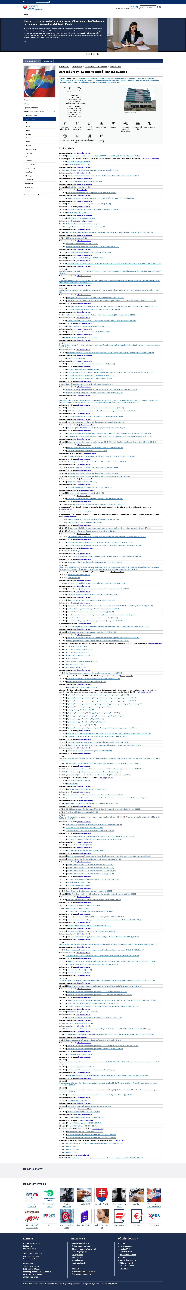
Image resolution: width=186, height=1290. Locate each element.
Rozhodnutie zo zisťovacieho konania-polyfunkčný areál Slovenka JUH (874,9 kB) (94, 900)
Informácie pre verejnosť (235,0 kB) (78, 780)
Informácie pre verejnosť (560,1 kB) (78, 885)
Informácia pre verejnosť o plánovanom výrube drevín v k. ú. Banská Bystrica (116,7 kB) (95, 408)
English (132, 6)
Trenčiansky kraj (29, 183)
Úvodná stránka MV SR (32, 61)
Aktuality (26, 104)
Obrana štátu (154, 80)
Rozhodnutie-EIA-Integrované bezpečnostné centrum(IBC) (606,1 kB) (90, 911)
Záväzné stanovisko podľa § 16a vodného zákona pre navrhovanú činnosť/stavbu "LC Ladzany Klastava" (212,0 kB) (104, 986)
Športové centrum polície (81, 1274)
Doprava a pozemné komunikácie (107, 80)
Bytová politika (84, 82)
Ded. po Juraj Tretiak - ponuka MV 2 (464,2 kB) (82, 482)
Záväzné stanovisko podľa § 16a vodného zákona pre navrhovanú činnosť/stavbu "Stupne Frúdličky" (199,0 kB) (102, 955)
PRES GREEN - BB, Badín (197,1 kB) (77, 908)
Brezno (28, 126)
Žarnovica (29, 160)
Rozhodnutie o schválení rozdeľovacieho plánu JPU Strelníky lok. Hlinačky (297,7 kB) (94, 1040)
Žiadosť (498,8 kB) (74, 578)
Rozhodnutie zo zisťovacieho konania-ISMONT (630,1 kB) (86, 905)
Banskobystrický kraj (31, 115)
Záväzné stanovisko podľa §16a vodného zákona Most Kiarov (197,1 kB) (90, 868)
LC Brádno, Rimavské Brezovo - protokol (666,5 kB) (83, 224)
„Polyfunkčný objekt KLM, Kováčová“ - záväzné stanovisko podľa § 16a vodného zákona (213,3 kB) (98, 775)
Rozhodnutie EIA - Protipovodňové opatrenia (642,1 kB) (85, 369)
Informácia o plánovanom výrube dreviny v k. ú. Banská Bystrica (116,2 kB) (92, 531)
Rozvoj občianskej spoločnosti (83, 1271)
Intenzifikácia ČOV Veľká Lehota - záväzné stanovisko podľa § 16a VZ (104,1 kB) (93, 1003)
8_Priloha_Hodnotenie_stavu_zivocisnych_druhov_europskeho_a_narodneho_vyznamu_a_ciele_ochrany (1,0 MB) (104, 704)
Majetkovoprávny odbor (68, 82)
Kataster (91, 80)
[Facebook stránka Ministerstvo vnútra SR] (137, 7)
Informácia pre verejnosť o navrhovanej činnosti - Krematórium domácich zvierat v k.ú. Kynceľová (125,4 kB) (101, 390)
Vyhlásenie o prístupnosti (81, 1284)
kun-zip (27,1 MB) (72, 658)
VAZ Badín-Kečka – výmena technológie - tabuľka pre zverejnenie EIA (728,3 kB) (93, 609)
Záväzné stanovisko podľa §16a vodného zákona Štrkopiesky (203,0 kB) (90, 874)
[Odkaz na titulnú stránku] (34, 7)
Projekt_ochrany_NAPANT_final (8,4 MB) (80, 710)
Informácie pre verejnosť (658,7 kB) (79, 512)
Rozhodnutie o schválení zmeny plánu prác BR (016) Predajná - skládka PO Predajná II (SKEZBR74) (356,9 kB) (103, 937)
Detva (28, 130)
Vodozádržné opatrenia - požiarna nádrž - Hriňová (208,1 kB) (87, 789)
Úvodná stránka (28, 100)
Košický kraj (28, 172)
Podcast (123, 1243)
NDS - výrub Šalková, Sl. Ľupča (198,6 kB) (80, 1054)
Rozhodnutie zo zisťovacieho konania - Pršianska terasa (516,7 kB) (89, 925)
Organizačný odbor (127, 80)
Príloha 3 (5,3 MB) (72, 1152)
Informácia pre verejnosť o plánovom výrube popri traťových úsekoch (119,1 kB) (92, 247)
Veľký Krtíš (29, 153)
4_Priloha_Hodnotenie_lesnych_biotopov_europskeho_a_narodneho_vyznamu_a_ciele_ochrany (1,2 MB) (102, 728)
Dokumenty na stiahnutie (88, 78)
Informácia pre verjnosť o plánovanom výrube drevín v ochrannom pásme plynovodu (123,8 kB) (98, 589)
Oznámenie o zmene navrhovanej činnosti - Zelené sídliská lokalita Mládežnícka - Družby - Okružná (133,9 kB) (103, 176)
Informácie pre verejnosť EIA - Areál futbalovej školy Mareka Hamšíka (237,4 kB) (93, 679)
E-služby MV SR (125, 1249)
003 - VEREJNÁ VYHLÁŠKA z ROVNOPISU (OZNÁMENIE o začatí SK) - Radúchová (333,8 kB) (97, 583)
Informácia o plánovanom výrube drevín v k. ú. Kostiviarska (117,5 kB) (89, 378)
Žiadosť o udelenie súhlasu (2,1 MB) (78, 164)
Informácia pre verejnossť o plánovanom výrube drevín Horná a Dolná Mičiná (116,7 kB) (95, 422)
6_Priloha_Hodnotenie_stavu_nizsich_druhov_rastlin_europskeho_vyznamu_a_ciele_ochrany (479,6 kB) (101, 698)
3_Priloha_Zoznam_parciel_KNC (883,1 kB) (81, 725)
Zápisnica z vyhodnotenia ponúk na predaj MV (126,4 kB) (85, 493)
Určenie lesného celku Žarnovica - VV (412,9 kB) (81, 337)
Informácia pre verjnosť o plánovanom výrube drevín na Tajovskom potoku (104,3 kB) (95, 499)
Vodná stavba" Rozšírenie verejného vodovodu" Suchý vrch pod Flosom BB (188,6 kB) (94, 824)
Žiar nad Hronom (31, 164)
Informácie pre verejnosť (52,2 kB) (79, 575)
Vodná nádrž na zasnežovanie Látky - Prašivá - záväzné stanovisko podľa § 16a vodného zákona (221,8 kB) (101, 315)
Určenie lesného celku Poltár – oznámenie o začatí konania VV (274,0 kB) (91, 364)
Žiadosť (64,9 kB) (72, 783)
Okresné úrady (47, 61)
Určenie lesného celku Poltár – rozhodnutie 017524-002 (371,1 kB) (88, 332)
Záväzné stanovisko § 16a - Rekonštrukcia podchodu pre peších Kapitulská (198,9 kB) (95, 448)
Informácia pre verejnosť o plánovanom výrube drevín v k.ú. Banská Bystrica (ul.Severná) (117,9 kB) (99, 1095)
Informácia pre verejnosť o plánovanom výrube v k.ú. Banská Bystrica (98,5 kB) (92, 209)
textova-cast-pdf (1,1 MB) (74, 664)
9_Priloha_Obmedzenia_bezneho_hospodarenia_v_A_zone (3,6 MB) (89, 707)
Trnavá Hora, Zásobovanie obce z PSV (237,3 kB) (82, 812)
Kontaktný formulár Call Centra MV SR (37, 1272)
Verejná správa (77, 1260)
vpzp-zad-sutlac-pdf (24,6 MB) (76, 667)
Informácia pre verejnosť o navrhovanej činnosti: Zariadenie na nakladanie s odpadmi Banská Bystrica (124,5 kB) (104, 545)
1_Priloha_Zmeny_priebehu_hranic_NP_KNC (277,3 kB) (85, 719)
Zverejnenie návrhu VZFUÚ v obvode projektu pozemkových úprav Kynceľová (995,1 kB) (94, 1143)
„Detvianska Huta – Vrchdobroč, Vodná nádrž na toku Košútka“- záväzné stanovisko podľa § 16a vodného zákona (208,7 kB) (106, 798)
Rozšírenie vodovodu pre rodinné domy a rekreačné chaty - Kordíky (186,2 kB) (92, 964)
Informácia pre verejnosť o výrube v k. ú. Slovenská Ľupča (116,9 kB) (89, 252)
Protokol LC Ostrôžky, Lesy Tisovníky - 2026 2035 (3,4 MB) (86, 850)
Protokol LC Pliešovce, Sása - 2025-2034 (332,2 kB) (83, 1112)
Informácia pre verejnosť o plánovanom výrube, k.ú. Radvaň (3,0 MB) (89, 751)
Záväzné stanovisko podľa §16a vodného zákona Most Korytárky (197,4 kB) (91, 871)
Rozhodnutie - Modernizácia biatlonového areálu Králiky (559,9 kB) (89, 1106)
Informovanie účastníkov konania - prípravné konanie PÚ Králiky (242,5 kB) (91, 193)
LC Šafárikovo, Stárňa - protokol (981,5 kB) (81, 218)
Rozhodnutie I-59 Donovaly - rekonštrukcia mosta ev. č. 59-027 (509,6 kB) (91, 1070)
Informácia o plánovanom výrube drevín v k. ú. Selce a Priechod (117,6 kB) (91, 375)
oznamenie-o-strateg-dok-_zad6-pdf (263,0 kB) (82, 661)
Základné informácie (106, 78)
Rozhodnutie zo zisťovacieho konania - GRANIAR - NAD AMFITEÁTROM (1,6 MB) (93, 879)
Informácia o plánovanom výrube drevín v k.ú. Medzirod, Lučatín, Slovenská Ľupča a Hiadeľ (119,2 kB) (100, 542)
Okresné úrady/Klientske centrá (84, 1249)
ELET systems (57, 1284)
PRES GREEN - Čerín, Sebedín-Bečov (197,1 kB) (82, 1012)
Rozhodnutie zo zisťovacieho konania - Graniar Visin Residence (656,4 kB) (91, 931)
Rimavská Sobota (31, 149)
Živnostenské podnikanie (145, 78)
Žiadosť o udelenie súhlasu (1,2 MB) (78, 882)
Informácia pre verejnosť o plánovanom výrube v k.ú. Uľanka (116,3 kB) (89, 891)
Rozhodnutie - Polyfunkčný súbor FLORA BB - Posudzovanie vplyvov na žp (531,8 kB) (94, 839)
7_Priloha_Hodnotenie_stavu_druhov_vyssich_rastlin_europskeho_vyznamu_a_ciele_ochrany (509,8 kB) (101, 701)
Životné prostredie (66, 80)
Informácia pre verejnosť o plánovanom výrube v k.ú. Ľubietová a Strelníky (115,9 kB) (95, 1049)
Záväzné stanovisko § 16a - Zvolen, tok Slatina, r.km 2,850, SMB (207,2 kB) (91, 600)
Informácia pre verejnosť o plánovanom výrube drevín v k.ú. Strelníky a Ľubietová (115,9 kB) (97, 992)
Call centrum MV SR (127, 1266)
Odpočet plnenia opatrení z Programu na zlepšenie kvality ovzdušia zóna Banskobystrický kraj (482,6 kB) (101, 320)
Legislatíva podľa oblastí (31, 108)
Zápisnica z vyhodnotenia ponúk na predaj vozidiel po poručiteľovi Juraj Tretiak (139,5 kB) (96, 428)
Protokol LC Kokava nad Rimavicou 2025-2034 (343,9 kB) (85, 1117)
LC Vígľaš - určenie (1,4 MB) (76, 358)
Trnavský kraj (29, 187)
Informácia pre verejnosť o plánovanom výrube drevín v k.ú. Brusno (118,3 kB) (93, 467)
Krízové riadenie (142, 80)
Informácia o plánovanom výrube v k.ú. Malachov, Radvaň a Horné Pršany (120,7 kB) (95, 562)
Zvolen (28, 157)
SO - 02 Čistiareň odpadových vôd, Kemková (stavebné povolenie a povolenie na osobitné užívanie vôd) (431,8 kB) (103, 809)
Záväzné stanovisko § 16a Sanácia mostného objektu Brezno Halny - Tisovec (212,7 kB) (94, 795)
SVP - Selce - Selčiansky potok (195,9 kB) (79, 1023)
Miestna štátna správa (128, 1260)
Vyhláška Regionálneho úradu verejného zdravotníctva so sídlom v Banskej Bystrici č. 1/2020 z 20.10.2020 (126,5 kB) (105, 1158)
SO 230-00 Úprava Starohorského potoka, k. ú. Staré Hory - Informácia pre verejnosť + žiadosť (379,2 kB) (101, 411)
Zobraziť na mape (130, 112)
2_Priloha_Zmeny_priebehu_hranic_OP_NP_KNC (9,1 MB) (86, 722)
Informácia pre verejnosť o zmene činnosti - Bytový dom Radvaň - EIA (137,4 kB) (93, 309)
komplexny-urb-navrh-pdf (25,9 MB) (78, 655)
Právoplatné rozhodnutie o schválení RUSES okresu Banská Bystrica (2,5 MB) (92, 594)
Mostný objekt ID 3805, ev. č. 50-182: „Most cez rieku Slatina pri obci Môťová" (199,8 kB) (95, 298)
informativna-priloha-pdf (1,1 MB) (77, 652)
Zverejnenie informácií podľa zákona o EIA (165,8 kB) (85, 522)
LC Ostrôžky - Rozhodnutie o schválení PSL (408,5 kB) (84, 181)
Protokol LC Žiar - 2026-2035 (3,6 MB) (79, 845)
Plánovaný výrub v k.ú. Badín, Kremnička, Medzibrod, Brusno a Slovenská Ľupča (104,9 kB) (97, 462)
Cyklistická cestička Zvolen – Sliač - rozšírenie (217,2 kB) (84, 827)
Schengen (75, 1269)
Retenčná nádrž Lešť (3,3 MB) (76, 212)
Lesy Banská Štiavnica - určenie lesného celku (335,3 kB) (85, 326)
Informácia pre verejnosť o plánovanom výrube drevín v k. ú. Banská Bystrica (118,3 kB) (94, 393)
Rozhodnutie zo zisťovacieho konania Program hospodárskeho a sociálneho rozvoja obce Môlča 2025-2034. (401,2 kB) (105, 950)
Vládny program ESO (127, 1263)
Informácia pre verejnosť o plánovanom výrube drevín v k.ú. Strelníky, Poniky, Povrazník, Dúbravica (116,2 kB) (103, 1046)
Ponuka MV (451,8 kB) (75, 551)
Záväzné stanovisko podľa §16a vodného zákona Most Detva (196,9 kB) (90, 865)
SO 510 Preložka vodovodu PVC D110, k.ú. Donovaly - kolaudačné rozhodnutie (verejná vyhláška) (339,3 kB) (101, 894)
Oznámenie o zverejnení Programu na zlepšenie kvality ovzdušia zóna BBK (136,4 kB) (94, 673)
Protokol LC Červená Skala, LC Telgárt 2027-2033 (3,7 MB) (86, 258)
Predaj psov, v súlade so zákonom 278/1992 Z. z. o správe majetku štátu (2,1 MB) (92, 803)
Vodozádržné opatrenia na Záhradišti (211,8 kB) (82, 687)
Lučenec (28, 138)
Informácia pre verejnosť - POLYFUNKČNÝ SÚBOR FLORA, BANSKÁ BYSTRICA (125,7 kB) (95, 917)
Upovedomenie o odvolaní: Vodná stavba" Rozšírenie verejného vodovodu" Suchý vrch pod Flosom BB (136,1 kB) (102, 763)
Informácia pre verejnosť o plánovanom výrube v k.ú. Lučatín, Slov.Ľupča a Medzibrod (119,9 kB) (98, 742)
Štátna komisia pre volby (81, 1246)
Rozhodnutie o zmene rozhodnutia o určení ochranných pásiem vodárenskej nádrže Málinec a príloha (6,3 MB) (103, 1006)
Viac (25, 41)
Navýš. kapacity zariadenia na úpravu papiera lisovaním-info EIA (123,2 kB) (91, 632)
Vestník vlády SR (126, 1252)
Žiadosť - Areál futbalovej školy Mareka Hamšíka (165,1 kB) (86, 682)
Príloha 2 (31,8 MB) (72, 1149)
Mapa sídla (67, 1284)
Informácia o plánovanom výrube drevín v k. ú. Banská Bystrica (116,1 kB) (90, 384)
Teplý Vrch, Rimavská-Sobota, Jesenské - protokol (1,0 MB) (85, 227)
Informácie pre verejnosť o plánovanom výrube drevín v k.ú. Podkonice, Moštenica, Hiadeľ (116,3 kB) (99, 995)
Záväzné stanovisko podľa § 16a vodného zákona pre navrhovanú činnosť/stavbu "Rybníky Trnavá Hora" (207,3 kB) (103, 769)
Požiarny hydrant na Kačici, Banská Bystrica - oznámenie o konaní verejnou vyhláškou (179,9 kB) (97, 641)
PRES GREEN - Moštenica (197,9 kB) (79, 973)
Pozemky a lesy (80, 80)
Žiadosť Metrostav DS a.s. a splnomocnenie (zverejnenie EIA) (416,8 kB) (90, 612)
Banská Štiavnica (31, 123)
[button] (30, 14)
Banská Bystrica (31, 119)
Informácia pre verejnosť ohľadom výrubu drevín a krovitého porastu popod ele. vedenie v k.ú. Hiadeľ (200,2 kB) (103, 638)
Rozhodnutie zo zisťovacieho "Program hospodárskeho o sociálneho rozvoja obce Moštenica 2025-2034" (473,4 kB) (105, 920)
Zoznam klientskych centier (32, 195)
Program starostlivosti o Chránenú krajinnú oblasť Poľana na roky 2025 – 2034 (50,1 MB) (96, 736)
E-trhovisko (124, 1269)
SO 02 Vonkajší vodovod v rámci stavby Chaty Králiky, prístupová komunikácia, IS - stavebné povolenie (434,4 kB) (104, 556)
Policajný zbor (77, 1255)
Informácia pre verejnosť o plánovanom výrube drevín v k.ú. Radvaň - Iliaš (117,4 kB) (94, 1017)
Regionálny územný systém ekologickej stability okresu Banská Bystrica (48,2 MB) (94, 859)
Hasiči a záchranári (79, 1263)
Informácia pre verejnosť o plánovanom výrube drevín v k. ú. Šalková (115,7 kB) (92, 170)
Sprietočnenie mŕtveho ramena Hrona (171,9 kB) (82, 244)
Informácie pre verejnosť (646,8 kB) (78, 161)
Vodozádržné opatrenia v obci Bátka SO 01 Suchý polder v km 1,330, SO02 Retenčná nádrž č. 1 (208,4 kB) (102, 456)
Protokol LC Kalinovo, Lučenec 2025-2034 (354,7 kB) (84, 1123)
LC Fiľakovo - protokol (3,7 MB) (76, 238)
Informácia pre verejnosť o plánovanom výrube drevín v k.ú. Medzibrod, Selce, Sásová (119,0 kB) (99, 476)
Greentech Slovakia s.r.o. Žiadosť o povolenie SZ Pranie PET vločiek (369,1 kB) (93, 519)
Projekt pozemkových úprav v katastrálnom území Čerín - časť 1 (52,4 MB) (91, 1135)
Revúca (28, 145)
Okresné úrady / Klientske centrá (34, 111)
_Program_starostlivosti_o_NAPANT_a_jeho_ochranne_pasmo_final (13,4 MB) (93, 713)
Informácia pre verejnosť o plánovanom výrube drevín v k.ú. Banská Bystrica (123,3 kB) (95, 416)
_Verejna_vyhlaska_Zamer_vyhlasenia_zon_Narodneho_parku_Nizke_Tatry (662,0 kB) (95, 716)
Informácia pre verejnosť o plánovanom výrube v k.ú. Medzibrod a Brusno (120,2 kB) (93, 772)
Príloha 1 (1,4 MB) (72, 1146)
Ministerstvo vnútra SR (80, 1243)
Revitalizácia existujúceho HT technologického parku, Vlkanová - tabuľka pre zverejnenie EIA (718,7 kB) (101, 615)
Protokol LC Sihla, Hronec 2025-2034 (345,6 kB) (82, 1126)
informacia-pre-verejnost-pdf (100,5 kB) (79, 649)
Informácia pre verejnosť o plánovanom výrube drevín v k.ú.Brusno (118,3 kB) (93, 473)
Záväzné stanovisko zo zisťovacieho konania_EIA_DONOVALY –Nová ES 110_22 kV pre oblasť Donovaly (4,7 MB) (103, 156)
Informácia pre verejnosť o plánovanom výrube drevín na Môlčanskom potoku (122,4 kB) (97, 504)
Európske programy (79, 1252)
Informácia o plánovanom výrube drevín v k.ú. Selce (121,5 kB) (87, 451)
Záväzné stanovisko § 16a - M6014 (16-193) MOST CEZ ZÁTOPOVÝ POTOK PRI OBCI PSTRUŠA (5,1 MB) (100, 198)
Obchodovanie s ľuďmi (128, 1255)
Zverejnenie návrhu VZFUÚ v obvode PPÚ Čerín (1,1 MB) (85, 1132)
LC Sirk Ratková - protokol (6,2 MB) (78, 187)
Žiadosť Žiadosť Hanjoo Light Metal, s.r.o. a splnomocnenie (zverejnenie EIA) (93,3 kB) (95, 621)
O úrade (62, 78)
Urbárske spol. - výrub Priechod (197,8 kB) (80, 1067)
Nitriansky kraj (29, 176)
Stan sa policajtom (126, 1246)
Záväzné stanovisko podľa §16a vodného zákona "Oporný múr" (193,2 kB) (90, 830)
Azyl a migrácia (77, 1257)
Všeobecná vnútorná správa (125, 78)
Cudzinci (123, 1257)
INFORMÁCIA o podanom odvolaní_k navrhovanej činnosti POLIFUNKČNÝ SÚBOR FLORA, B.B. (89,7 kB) (100, 836)
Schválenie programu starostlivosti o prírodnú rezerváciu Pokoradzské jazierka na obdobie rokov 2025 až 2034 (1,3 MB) (107, 537)
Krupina (28, 134)
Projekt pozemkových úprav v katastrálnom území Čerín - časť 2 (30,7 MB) (91, 1138)
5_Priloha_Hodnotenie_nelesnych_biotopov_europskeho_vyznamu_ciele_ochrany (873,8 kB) (98, 695)
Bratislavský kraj (30, 168)
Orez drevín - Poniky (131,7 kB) (77, 1100)
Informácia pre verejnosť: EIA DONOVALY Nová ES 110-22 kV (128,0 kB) (90, 487)
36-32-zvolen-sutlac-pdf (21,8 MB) (77, 646)
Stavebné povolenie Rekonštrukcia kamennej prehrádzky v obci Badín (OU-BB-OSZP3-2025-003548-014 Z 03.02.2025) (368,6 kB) (108, 1029)
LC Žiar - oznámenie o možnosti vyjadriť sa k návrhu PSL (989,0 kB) (89, 204)
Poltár (28, 142)
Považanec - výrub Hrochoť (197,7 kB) (79, 970)
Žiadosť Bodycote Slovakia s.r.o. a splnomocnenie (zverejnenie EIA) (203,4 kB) (92, 618)
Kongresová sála (114, 82)
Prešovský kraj (29, 179)
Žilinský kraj (28, 191)
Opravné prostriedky (98, 82)
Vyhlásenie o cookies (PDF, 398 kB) (104, 1284)
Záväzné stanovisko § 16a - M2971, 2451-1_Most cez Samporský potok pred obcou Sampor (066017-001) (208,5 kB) (104, 745)
